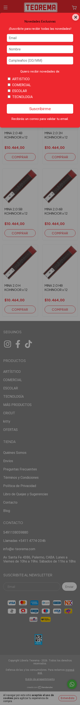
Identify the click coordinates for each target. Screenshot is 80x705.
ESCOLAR (19, 91)
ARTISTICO (21, 79)
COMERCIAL (21, 85)
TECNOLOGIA (22, 97)
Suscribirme (40, 108)
